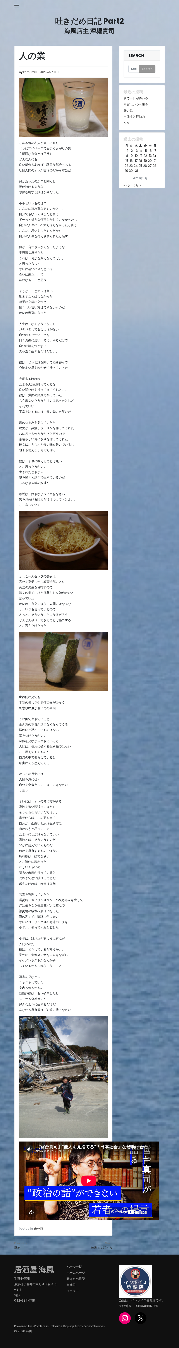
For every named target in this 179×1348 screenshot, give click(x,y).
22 (126, 166)
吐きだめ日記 (76, 1279)
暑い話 (128, 110)
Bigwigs (68, 1326)
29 (126, 171)
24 (136, 166)
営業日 (71, 1285)
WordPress (41, 1326)
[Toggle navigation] (16, 6)
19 (145, 161)
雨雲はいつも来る (136, 104)
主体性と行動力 (134, 116)
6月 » (137, 185)
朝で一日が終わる (136, 98)
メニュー (73, 1291)
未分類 (38, 1228)
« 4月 (127, 185)
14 (154, 156)
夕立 (127, 122)
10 (136, 156)
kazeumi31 (30, 72)
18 (140, 161)
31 (136, 171)
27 (150, 166)
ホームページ (76, 1272)
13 (150, 156)
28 (154, 166)
